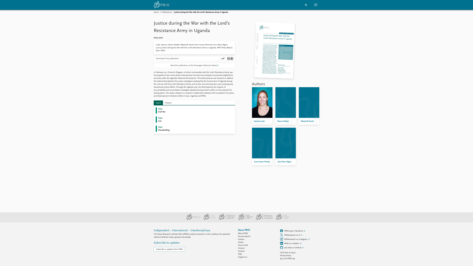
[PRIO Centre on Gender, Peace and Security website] (226, 219)
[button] (316, 5)
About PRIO (243, 233)
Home (156, 12)
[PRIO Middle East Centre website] (244, 219)
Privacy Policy (285, 256)
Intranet (241, 251)
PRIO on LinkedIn (292, 244)
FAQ (240, 254)
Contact (241, 248)
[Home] (161, 5)
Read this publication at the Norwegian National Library (193, 65)
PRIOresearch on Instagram (296, 239)
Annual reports (244, 236)
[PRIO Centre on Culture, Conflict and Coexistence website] (263, 219)
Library (240, 242)
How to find (243, 245)
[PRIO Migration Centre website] (281, 219)
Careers (241, 239)
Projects (168, 103)
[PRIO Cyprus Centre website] (208, 219)
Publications (167, 12)
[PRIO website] (192, 219)
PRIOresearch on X (292, 235)
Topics (158, 103)
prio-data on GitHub (293, 248)
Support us (242, 257)
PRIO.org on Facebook (293, 231)
